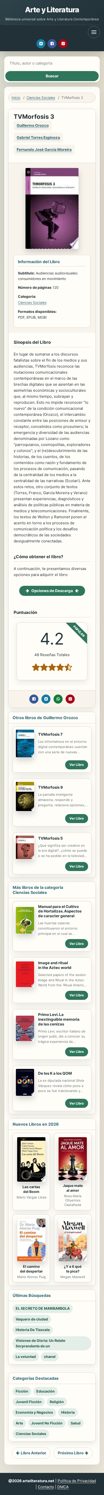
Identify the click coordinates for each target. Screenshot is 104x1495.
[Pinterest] (63, 43)
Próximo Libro (71, 1453)
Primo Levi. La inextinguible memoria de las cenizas (59, 1019)
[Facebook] (52, 43)
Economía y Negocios (34, 1412)
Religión (57, 1402)
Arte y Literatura (52, 9)
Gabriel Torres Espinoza (38, 137)
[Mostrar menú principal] (94, 32)
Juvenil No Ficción (47, 1423)
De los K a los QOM (55, 1073)
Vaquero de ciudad (32, 1319)
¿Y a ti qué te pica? (73, 1268)
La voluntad (26, 1356)
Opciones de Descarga (52, 590)
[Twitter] (40, 43)
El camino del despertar (31, 1268)
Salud (76, 1423)
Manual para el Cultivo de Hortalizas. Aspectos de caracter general (60, 911)
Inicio (16, 97)
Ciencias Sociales (41, 97)
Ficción (22, 1391)
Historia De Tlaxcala (33, 1330)
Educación (45, 1391)
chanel (50, 1356)
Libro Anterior (33, 1453)
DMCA (63, 1486)
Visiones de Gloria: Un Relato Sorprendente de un (40, 1343)
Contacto (46, 1486)
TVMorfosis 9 (50, 787)
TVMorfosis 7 (50, 734)
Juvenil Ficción (29, 1402)
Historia (68, 1412)
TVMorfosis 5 (50, 838)
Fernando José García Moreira (44, 149)
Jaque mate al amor (73, 1187)
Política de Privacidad (77, 1480)
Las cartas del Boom (31, 1189)
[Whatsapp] (58, 699)
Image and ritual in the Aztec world (54, 965)
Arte (19, 1423)
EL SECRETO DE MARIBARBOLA (43, 1308)
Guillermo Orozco (33, 125)
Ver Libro (76, 765)
